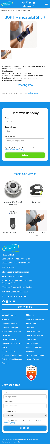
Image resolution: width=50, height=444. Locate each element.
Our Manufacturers (9, 323)
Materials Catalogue (10, 327)
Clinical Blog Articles (34, 335)
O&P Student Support (35, 355)
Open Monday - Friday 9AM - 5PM (16, 259)
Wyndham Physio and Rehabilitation (17, 287)
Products (5, 320)
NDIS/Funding (32, 343)
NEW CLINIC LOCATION (12, 276)
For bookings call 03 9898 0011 (15, 296)
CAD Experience (9, 339)
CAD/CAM (6, 335)
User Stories (31, 339)
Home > (4, 10)
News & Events (32, 359)
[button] (46, 4)
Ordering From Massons (12, 359)
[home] (6, 4)
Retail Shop (31, 323)
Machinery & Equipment (12, 343)
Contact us (25, 307)
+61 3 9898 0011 (29, 6)
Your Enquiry (10, 137)
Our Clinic (30, 327)
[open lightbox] (25, 34)
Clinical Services (33, 331)
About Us (30, 351)
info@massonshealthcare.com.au (15, 272)
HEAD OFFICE (8, 255)
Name (7, 118)
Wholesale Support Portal (12, 355)
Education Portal (8, 351)
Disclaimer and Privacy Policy (14, 150)
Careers (5, 363)
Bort (9, 10)
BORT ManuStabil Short (21, 10)
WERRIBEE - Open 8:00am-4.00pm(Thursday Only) (17, 281)
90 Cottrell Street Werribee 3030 (15, 292)
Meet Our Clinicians (34, 347)
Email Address (10, 127)
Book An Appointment (35, 320)
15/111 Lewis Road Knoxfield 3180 (16, 263)
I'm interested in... (10, 411)
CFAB (4, 347)
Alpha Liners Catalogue (11, 331)
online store (33, 93)
